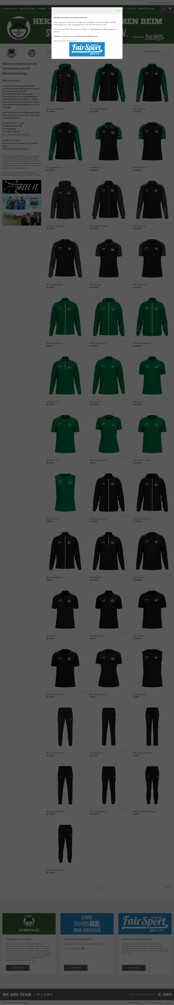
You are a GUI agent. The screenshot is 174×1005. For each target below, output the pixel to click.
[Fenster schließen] (118, 10)
